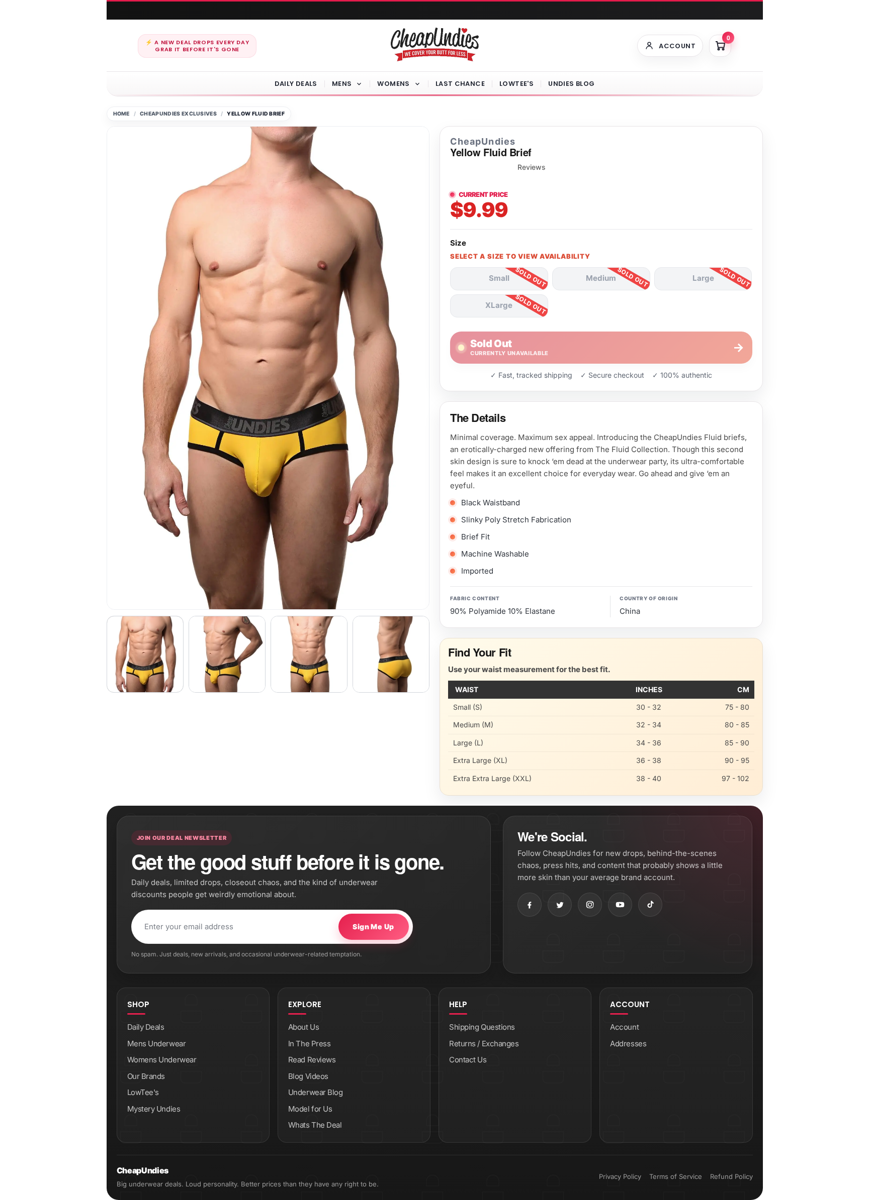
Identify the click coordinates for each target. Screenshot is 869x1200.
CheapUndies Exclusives (178, 114)
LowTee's (516, 83)
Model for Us (310, 1109)
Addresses (628, 1043)
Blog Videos (308, 1076)
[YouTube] (620, 905)
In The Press (309, 1043)
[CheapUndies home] (435, 44)
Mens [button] (342, 83)
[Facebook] (529, 905)
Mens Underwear (156, 1043)
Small (499, 278)
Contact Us (468, 1059)
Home (121, 114)
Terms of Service (675, 1176)
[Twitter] (560, 905)
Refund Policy (731, 1176)
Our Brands (146, 1076)
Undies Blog (571, 83)
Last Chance (460, 83)
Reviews (531, 167)
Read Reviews (312, 1059)
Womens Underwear (162, 1059)
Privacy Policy (620, 1176)
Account (624, 1027)
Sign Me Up (373, 926)
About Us (303, 1027)
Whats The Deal (315, 1125)
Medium (601, 278)
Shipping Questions (482, 1027)
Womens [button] (393, 83)
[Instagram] (590, 905)
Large (703, 278)
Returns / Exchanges (483, 1043)
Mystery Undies (154, 1109)
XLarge (498, 305)
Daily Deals (296, 83)
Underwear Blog (315, 1092)
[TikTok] (650, 905)
